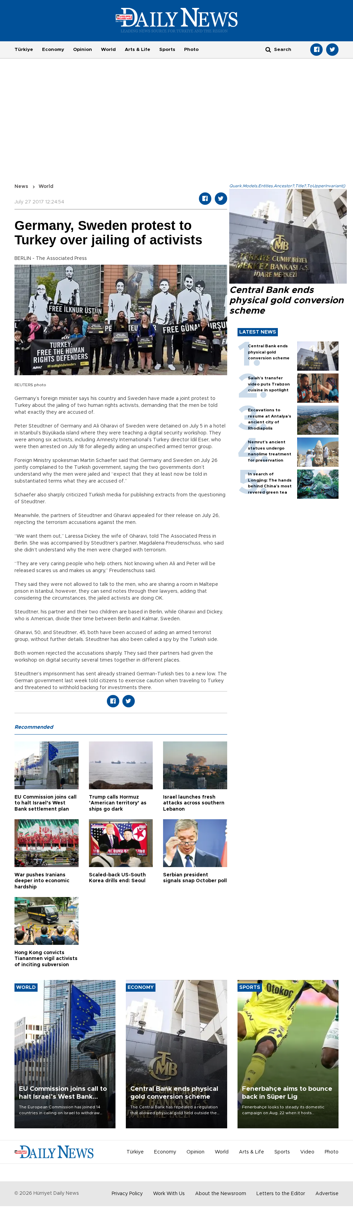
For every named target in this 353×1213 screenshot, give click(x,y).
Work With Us (169, 1193)
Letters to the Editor (280, 1193)
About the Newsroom (220, 1193)
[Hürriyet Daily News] (176, 20)
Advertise (327, 1193)
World (108, 49)
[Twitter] (332, 49)
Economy (53, 49)
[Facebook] (316, 49)
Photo (191, 49)
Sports (167, 49)
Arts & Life (137, 49)
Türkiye (23, 49)
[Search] (268, 49)
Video (307, 1152)
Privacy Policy (127, 1193)
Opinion (82, 49)
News (21, 186)
